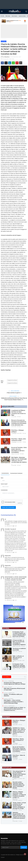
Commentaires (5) (8, 515)
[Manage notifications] (25, 854)
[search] (26, 11)
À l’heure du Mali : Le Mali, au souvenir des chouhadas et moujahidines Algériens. (19, 642)
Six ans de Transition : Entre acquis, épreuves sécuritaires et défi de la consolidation (19, 450)
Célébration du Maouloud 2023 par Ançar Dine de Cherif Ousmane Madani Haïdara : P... (14, 398)
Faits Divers (14, 16)
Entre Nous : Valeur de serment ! (19, 756)
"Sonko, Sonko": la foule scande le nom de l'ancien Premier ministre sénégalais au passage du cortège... (19, 805)
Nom (2, 478)
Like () (15, 525)
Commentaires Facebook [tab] (16, 473)
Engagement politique (12, 380)
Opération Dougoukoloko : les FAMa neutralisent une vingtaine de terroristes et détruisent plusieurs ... (19, 816)
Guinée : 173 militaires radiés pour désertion (13, 695)
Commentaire (4, 490)
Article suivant (13, 396)
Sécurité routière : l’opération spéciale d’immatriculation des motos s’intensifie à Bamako (18, 785)
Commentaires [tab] (5, 473)
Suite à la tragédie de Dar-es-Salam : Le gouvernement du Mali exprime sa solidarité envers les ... (14, 709)
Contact (3, 857)
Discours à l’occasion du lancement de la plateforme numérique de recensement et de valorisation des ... (18, 422)
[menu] (2, 11)
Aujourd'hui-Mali (15, 735)
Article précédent (15, 391)
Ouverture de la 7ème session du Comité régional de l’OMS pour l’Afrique (14, 683)
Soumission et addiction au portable (19, 649)
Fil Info (2, 16)
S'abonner (23, 847)
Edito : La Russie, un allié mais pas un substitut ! (18, 657)
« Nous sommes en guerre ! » (14, 392)
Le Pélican (14, 660)
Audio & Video (22, 16)
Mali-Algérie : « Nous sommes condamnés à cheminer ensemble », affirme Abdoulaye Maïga (14, 701)
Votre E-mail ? (4, 484)
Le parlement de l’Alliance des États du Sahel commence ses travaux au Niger (18, 413)
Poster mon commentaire (8, 507)
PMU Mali (8, 16)
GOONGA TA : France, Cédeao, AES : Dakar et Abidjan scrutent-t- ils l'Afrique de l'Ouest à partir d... (19, 730)
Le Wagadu (15, 778)
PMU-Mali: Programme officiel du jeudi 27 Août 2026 (14, 689)
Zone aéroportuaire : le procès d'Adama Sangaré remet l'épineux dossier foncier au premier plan (19, 774)
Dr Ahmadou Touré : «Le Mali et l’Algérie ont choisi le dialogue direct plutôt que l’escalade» (19, 634)
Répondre (10, 525)
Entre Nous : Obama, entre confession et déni (18, 439)
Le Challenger (13, 433)
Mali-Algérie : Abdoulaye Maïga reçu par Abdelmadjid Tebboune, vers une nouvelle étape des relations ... (19, 460)
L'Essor (12, 453)
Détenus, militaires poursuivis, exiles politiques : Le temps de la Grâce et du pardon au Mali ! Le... (19, 794)
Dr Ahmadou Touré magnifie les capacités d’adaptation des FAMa (19, 665)
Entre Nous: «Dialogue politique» (17, 430)
